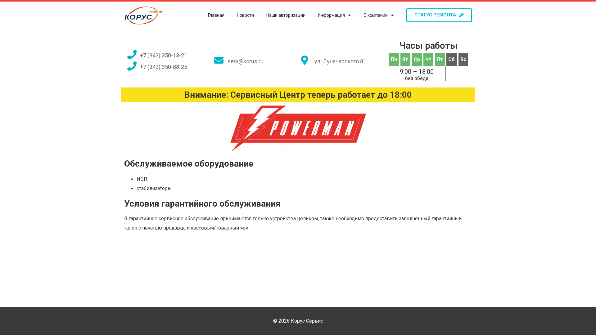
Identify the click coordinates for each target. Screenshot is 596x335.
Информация (331, 15)
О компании (375, 15)
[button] (439, 15)
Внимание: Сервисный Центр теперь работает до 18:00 (298, 95)
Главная (216, 15)
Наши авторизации (285, 15)
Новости (245, 15)
